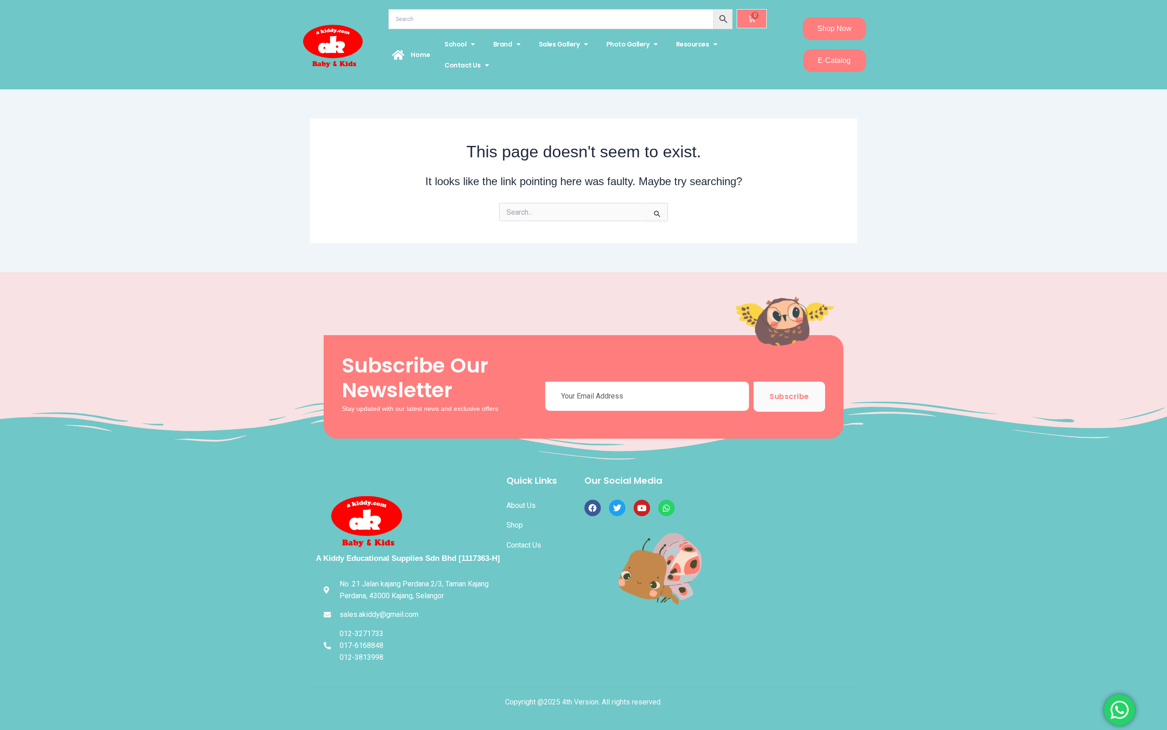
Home (420, 54)
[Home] (398, 54)
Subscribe (789, 396)
